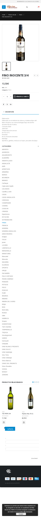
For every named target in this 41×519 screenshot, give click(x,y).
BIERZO (4, 175)
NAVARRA (5, 262)
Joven (4, 242)
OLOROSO (5, 265)
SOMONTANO (6, 324)
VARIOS (4, 338)
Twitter (7, 104)
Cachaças (5, 183)
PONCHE (5, 290)
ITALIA (4, 239)
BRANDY (5, 180)
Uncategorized (7, 335)
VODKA (4, 369)
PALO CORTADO (7, 276)
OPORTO (5, 268)
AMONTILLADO (7, 161)
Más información (28, 511)
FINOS (9, 90)
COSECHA (5, 208)
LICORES (5, 245)
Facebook (3, 104)
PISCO (4, 287)
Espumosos (6, 214)
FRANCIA (5, 225)
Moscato (5, 259)
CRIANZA (5, 211)
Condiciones (10, 442)
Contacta (10, 429)
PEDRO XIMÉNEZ (7, 279)
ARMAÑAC (5, 172)
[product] (10, 398)
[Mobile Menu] (4, 7)
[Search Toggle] (27, 7)
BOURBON (5, 177)
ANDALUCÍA (6, 163)
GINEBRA (5, 228)
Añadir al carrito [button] (4, 422)
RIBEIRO (4, 299)
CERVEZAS (5, 200)
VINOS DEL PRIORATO (9, 363)
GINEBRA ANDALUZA (9, 231)
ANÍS (3, 166)
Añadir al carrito (22, 96)
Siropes (4, 321)
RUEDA (4, 313)
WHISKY (4, 372)
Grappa (4, 237)
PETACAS (5, 284)
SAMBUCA (5, 318)
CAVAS (4, 194)
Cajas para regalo (7, 186)
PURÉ (4, 293)
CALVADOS (5, 189)
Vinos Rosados (7, 366)
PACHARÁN (5, 273)
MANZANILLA (6, 251)
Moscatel (5, 256)
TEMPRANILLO (7, 330)
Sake (3, 315)
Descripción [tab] (9, 112)
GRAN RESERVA (7, 234)
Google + (10, 104)
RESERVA (5, 296)
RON (3, 307)
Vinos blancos (6, 361)
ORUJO (4, 270)
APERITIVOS (6, 169)
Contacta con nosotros (13, 445)
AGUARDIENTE (7, 155)
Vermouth (5, 341)
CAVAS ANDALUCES (8, 197)
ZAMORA (5, 375)
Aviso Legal (9, 438)
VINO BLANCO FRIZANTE (10, 346)
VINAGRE (5, 344)
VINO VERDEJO (7, 358)
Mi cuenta (9, 449)
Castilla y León (6, 192)
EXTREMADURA (7, 220)
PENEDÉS (5, 282)
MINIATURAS (6, 254)
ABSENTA (5, 149)
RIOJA (4, 304)
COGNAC (5, 206)
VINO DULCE (6, 349)
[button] (33, 382)
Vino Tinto (5, 355)
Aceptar (21, 514)
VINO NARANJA (7, 352)
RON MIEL (5, 310)
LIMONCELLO (6, 248)
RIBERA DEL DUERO (8, 301)
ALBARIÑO (5, 158)
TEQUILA (5, 332)
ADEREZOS (5, 152)
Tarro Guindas (6, 327)
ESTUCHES (5, 217)
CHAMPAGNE (6, 203)
